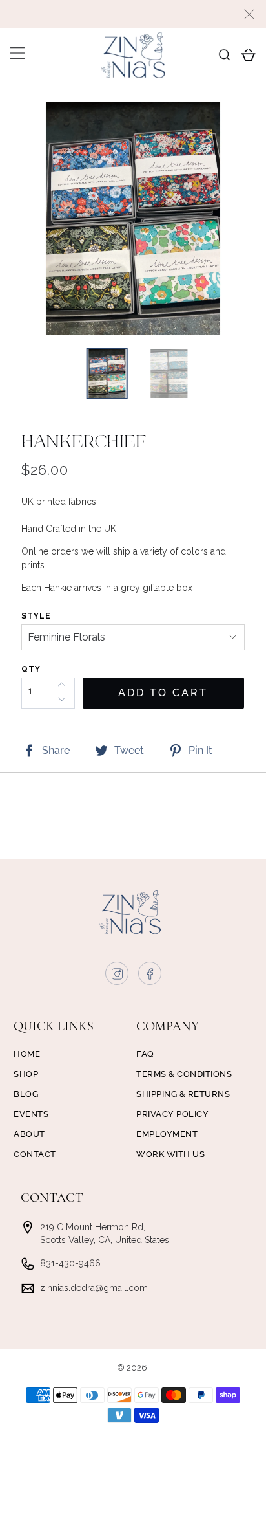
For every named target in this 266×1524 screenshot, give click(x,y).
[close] (249, 14)
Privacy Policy (172, 1114)
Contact (35, 1154)
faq (145, 1054)
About (29, 1134)
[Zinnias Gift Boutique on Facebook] (150, 976)
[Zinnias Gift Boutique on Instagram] (117, 976)
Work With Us (170, 1154)
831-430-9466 (70, 1263)
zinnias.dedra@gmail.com (94, 1288)
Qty (31, 669)
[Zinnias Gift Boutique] (133, 55)
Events (31, 1114)
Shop (26, 1074)
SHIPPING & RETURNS (183, 1094)
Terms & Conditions (184, 1074)
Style (36, 616)
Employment (167, 1134)
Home (27, 1054)
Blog (26, 1094)
